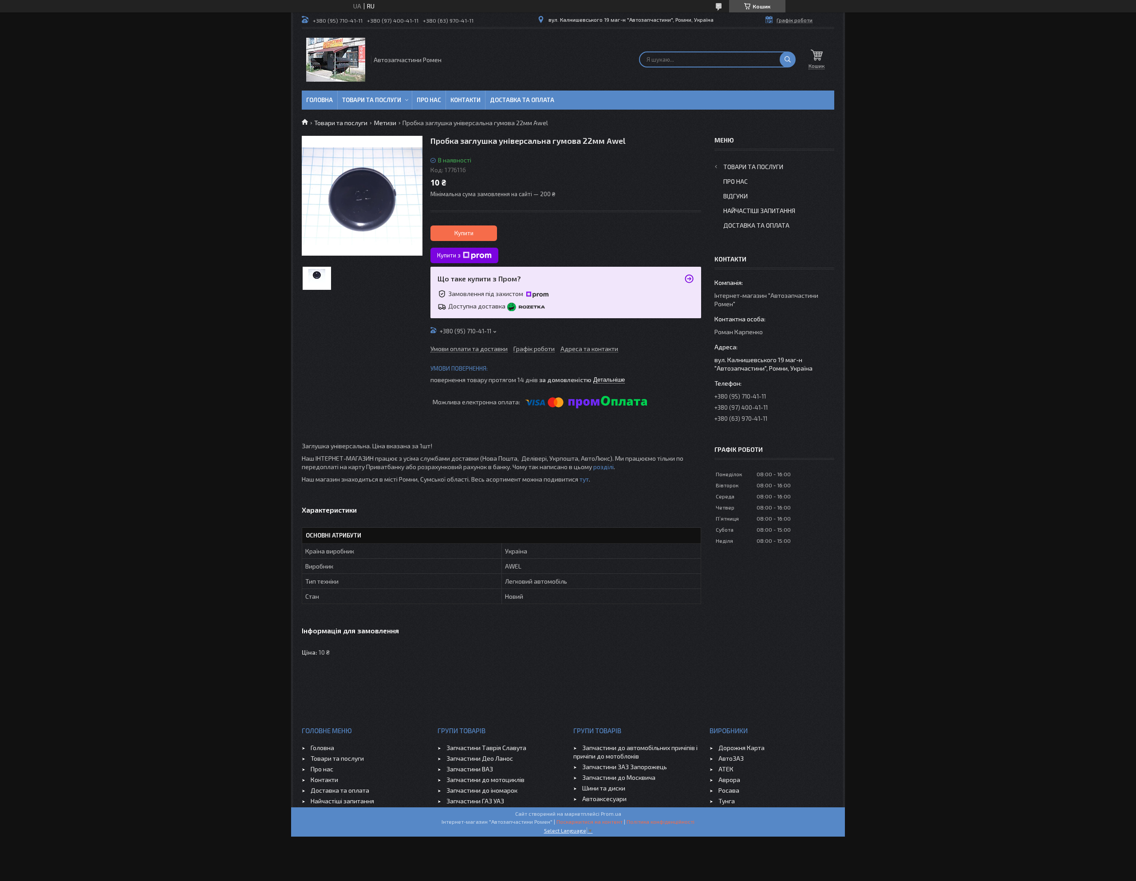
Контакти (465, 99)
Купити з (449, 255)
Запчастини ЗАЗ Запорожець (624, 766)
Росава (728, 790)
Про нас (429, 99)
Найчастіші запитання (759, 210)
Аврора (729, 779)
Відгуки (735, 196)
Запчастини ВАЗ (469, 769)
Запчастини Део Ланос (479, 758)
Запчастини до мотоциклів (485, 779)
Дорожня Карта (741, 747)
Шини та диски (603, 788)
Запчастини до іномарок (481, 790)
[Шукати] (788, 59)
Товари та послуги (371, 99)
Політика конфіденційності (660, 821)
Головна (319, 99)
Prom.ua (611, 813)
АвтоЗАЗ (731, 758)
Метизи (385, 122)
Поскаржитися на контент (589, 821)
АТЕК (726, 769)
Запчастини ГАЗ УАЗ (475, 801)
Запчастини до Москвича (618, 777)
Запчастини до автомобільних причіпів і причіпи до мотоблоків (635, 752)
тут (584, 479)
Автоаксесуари (604, 798)
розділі (603, 466)
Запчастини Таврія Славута (486, 747)
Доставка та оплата (522, 99)
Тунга (726, 801)
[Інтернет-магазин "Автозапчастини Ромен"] (335, 60)
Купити (463, 233)
